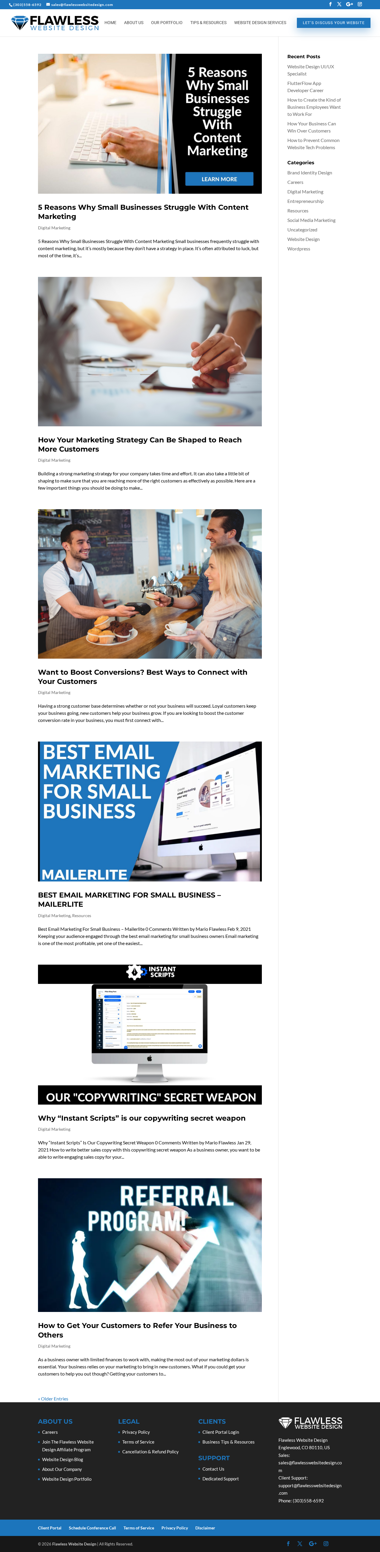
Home (110, 22)
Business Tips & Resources (228, 1441)
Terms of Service (138, 1441)
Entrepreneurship (305, 201)
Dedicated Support (220, 1478)
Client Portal (49, 1527)
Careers (295, 182)
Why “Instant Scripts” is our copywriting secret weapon (142, 1118)
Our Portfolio (167, 22)
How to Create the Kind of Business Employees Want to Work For (314, 107)
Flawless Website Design (74, 1544)
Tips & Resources (208, 22)
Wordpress (298, 248)
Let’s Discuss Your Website (334, 22)
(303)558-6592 (27, 4)
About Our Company (62, 1469)
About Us (133, 22)
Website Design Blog (62, 1459)
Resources (81, 915)
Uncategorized (302, 229)
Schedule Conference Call (92, 1527)
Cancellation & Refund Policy (150, 1451)
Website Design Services (260, 22)
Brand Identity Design (309, 172)
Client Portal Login (220, 1432)
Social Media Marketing (311, 220)
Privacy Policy (136, 1432)
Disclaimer (205, 1527)
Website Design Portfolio (66, 1479)
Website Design (303, 239)
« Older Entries (53, 1398)
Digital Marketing (54, 227)
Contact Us (213, 1468)
